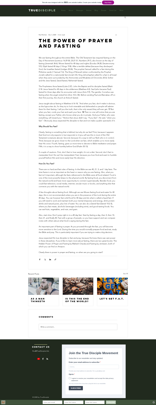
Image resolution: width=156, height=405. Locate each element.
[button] (125, 17)
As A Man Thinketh (38, 300)
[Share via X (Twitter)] (45, 259)
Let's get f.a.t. (112, 298)
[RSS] (47, 359)
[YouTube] (38, 359)
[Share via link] (55, 259)
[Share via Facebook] (40, 259)
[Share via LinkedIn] (50, 259)
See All (125, 274)
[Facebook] (43, 359)
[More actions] (116, 34)
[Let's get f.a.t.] (112, 286)
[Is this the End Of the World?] (78, 286)
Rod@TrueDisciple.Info (40, 351)
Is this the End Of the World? (77, 300)
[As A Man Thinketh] (43, 286)
